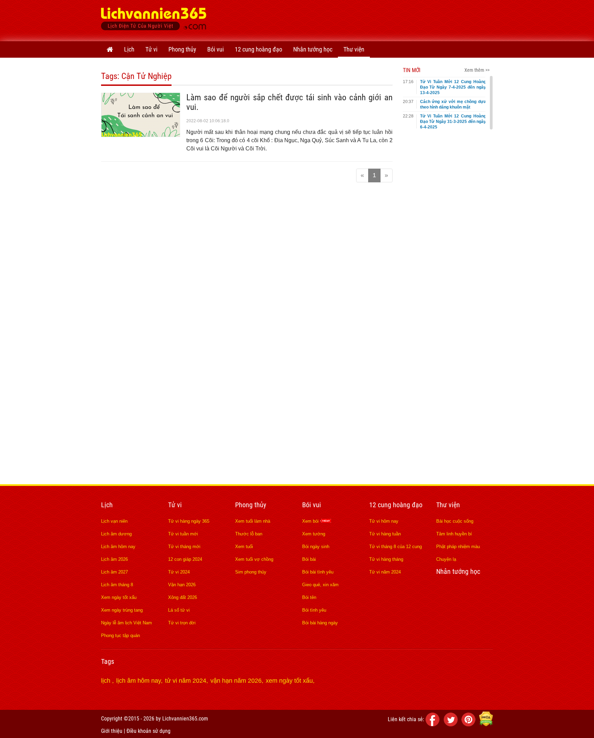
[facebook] (434, 724)
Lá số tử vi (179, 610)
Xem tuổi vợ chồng (254, 559)
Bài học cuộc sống (454, 521)
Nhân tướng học (312, 49)
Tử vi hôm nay (383, 521)
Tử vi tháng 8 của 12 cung (395, 546)
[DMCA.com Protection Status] (486, 724)
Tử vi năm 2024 (385, 572)
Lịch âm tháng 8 (117, 584)
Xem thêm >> (477, 70)
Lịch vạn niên (114, 521)
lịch (106, 680)
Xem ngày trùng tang (122, 610)
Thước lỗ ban (248, 533)
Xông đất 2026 (182, 597)
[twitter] (451, 724)
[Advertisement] (368, 18)
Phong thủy (182, 49)
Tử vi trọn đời (182, 622)
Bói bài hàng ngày (320, 622)
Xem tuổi (244, 546)
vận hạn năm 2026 (236, 680)
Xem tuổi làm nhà (252, 521)
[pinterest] (469, 724)
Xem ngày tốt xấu (118, 597)
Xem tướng (313, 533)
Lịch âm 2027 (114, 572)
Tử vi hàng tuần (385, 533)
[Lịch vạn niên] (110, 49)
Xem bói (311, 521)
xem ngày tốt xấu (289, 680)
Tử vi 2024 (179, 572)
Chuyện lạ (446, 559)
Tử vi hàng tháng (386, 559)
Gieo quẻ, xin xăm (320, 584)
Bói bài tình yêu (317, 572)
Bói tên (309, 597)
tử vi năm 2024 (185, 680)
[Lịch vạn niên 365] (154, 20)
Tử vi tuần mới (183, 533)
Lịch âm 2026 (114, 559)
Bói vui (215, 49)
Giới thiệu (111, 731)
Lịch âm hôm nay (118, 546)
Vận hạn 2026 (182, 584)
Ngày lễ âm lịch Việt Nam (126, 622)
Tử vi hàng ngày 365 (188, 521)
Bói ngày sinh (315, 546)
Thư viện (353, 49)
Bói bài (309, 559)
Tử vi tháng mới (184, 546)
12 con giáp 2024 (185, 559)
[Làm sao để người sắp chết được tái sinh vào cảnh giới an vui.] (140, 135)
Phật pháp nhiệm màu (458, 546)
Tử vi (151, 49)
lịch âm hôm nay (138, 680)
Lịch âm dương (116, 533)
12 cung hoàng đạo (258, 49)
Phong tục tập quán (120, 635)
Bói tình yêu (314, 610)
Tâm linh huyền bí (454, 533)
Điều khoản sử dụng (148, 731)
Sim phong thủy (250, 572)
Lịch (129, 49)
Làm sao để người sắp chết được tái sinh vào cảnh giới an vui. (289, 102)
